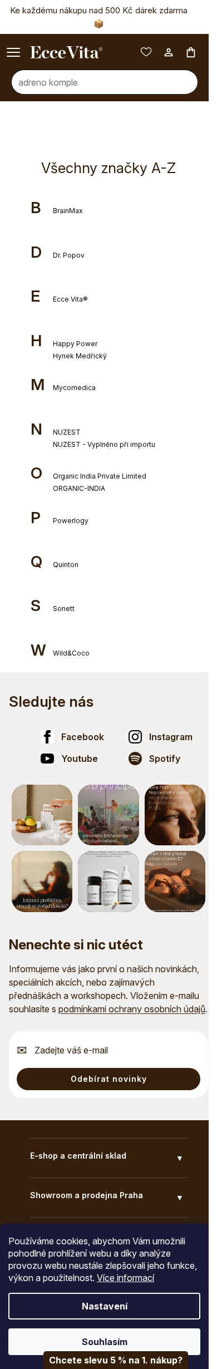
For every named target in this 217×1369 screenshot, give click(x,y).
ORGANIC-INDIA (79, 488)
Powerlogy (70, 520)
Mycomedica (74, 387)
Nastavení (104, 1306)
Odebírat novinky (109, 1079)
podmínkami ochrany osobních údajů (131, 1009)
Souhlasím (104, 1341)
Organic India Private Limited (99, 476)
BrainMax (68, 210)
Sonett (64, 608)
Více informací (125, 1277)
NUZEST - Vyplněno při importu (104, 444)
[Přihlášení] (168, 52)
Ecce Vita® (70, 299)
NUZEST (67, 432)
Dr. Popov (69, 255)
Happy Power (75, 343)
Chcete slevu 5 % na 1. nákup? (116, 1360)
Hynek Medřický (80, 356)
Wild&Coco (71, 653)
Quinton (65, 564)
